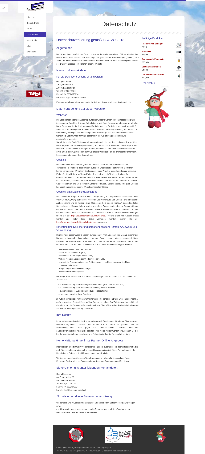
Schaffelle (146, 51)
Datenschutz (32, 34)
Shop (29, 46)
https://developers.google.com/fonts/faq (88, 216)
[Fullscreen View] (4, 8)
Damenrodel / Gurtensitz (153, 74)
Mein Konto (32, 40)
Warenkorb (32, 52)
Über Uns (31, 17)
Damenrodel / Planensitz (153, 59)
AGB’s (29, 29)
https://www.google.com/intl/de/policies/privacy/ (76, 222)
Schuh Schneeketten (151, 67)
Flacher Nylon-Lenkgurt (152, 44)
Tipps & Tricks (33, 23)
